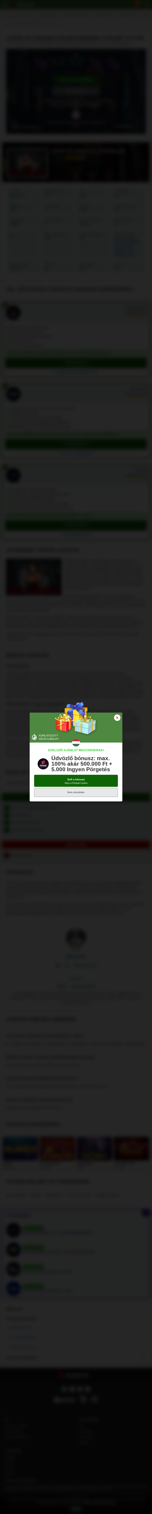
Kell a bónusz (76, 781)
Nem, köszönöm (76, 792)
